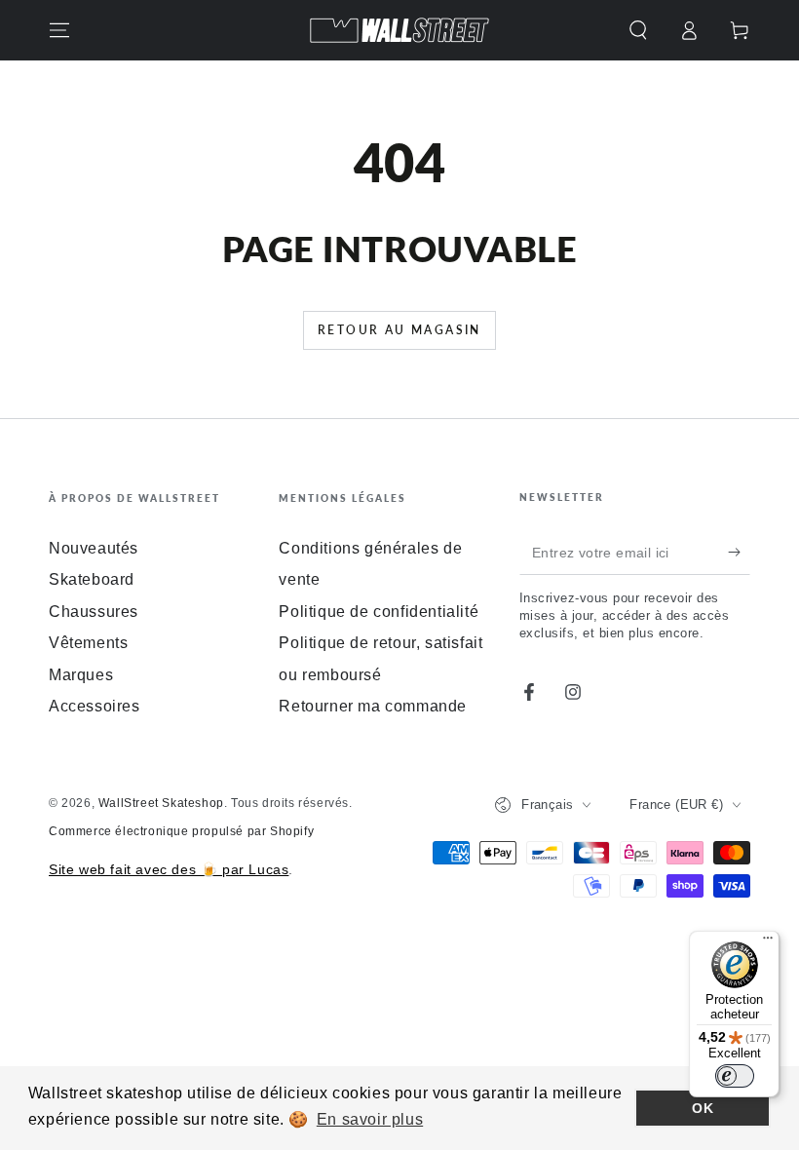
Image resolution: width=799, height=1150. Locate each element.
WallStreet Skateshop (161, 803)
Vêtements (88, 642)
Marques (81, 675)
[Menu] (59, 30)
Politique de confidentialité (378, 611)
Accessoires (94, 706)
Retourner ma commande (373, 706)
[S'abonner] (739, 552)
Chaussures (93, 611)
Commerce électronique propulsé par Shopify (181, 831)
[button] (638, 30)
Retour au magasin (399, 330)
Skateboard (91, 579)
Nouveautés (93, 548)
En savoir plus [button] (370, 1119)
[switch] (734, 1076)
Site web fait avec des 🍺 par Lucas (168, 869)
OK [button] (702, 1108)
